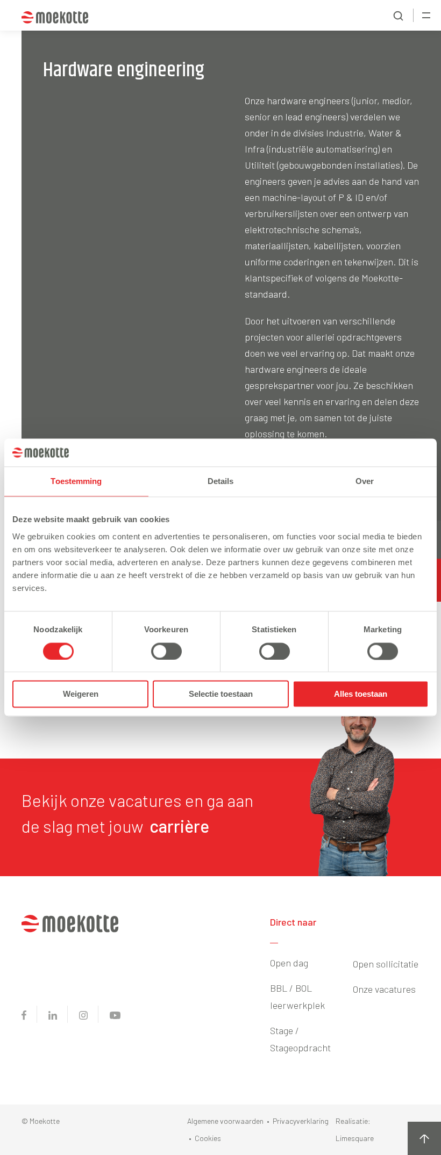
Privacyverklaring (301, 1120)
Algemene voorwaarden (225, 1120)
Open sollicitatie (385, 964)
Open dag (289, 963)
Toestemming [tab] (76, 481)
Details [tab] (221, 481)
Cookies (208, 1138)
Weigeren (80, 694)
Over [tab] (364, 481)
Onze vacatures (384, 989)
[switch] (166, 651)
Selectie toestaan (221, 694)
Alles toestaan (360, 694)
